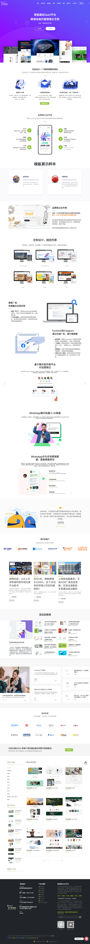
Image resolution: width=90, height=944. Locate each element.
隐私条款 (52, 935)
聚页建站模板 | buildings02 (18, 840)
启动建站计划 (44, 103)
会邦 (26, 937)
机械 (8, 773)
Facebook (42, 898)
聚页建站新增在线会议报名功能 (16, 642)
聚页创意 (14, 596)
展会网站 (18, 937)
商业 (8, 790)
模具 (8, 799)
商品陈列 (9, 770)
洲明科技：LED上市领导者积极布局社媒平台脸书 (19, 582)
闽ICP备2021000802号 (53, 941)
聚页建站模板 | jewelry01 (18, 811)
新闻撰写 (42, 892)
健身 (8, 782)
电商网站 (13, 937)
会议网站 (22, 937)
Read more (11, 599)
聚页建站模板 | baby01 (18, 830)
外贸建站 (42, 886)
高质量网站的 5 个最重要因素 (75, 644)
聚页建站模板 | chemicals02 (18, 821)
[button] (4, 383)
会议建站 (42, 888)
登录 (81, 3)
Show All (9, 767)
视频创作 (42, 894)
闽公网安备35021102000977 (41, 941)
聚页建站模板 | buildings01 (18, 849)
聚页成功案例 (11, 576)
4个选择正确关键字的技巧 (49, 652)
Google (41, 900)
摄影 (8, 779)
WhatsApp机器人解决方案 (32, 937)
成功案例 (40, 28)
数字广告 (42, 896)
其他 (8, 793)
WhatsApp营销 (43, 902)
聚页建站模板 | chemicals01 (18, 859)
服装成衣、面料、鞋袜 (11, 796)
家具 (8, 776)
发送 (80, 917)
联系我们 (50, 28)
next (62, 860)
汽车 (8, 785)
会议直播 (42, 890)
